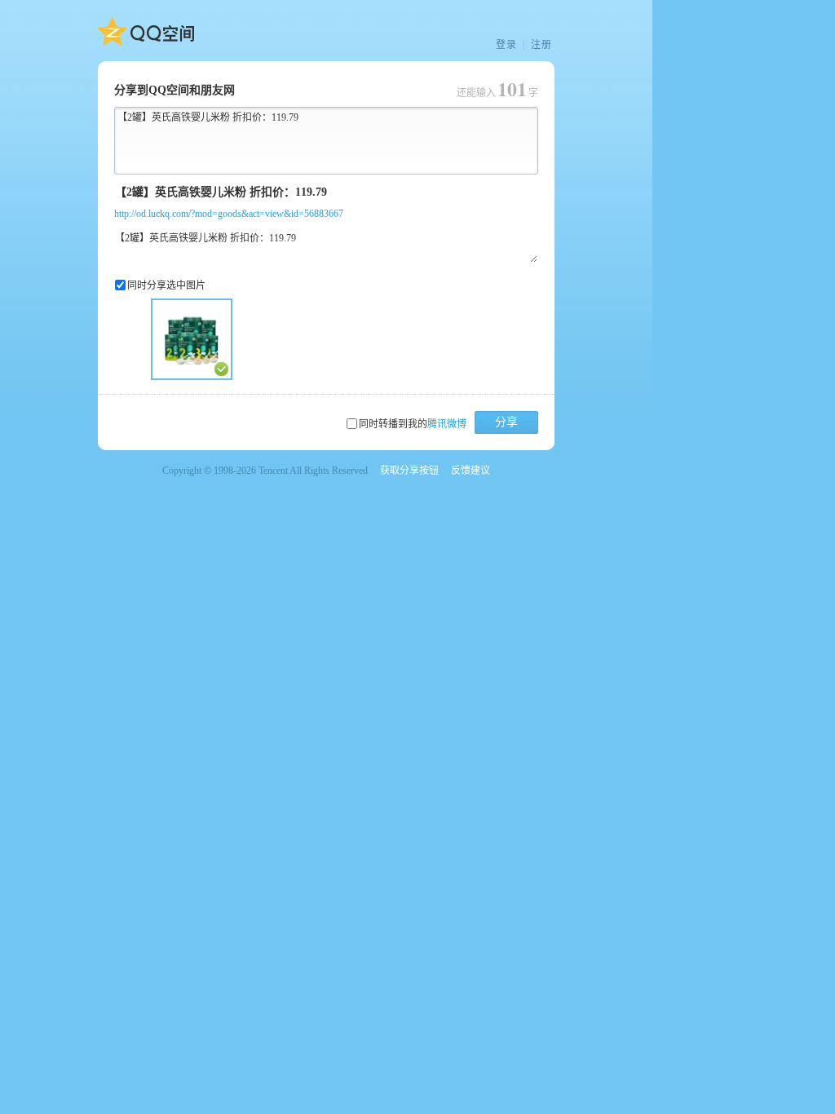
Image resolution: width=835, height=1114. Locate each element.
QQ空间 (146, 32)
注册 (541, 45)
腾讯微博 (446, 424)
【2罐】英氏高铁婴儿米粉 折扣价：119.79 (207, 117)
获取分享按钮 (409, 470)
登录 (506, 45)
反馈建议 (470, 470)
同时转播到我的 (412, 424)
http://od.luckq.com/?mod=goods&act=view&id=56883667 (228, 213)
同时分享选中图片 (166, 285)
